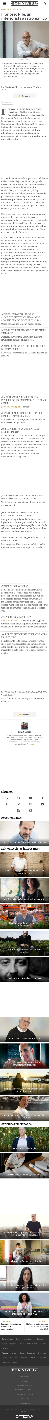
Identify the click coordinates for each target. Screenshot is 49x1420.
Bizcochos (31, 1353)
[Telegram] (30, 798)
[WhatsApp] (18, 798)
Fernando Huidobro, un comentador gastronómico (11, 1326)
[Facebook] (42, 798)
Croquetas (42, 1353)
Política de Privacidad (24, 1390)
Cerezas (5, 1348)
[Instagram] (30, 804)
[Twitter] (7, 804)
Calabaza (23, 1357)
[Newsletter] (30, 810)
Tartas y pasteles (17, 1353)
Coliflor (33, 1357)
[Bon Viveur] (24, 3)
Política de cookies (25, 1394)
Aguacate (42, 1357)
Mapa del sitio (24, 1403)
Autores (24, 1381)
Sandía (42, 1344)
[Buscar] (44, 3)
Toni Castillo (24, 732)
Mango (4, 1344)
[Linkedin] (42, 804)
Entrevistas (7, 103)
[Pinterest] (18, 804)
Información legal (24, 1385)
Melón (21, 1344)
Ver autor (30, 744)
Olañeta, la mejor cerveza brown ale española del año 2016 (37, 1326)
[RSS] (18, 810)
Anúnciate (24, 1377)
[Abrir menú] (4, 3)
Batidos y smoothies (24, 1339)
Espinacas (6, 1362)
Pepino (13, 1344)
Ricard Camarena (9, 621)
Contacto (24, 1399)
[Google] (7, 798)
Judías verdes (32, 1344)
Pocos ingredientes (9, 1357)
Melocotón (39, 1339)
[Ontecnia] (24, 1417)
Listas (14, 1362)
